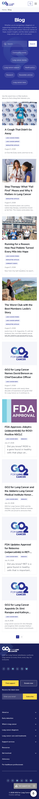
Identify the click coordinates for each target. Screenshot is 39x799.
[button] (35, 4)
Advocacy (6, 759)
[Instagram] (8, 669)
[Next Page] (22, 637)
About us (5, 712)
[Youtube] (13, 669)
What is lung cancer (9, 724)
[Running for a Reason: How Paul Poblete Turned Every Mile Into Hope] (19, 245)
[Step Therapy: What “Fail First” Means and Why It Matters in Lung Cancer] (19, 186)
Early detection (7, 718)
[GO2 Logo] (8, 4)
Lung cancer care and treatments (14, 736)
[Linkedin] (17, 669)
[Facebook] (3, 669)
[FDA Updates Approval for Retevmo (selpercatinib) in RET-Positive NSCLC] (19, 545)
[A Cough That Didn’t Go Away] (19, 129)
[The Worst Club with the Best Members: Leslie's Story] (19, 308)
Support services (8, 742)
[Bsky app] (26, 669)
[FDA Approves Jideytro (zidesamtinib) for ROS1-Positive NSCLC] (19, 428)
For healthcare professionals (12, 765)
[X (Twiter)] (22, 669)
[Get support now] (33, 793)
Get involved (6, 753)
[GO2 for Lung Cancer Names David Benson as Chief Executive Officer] (19, 369)
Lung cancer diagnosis (10, 730)
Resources (6, 747)
